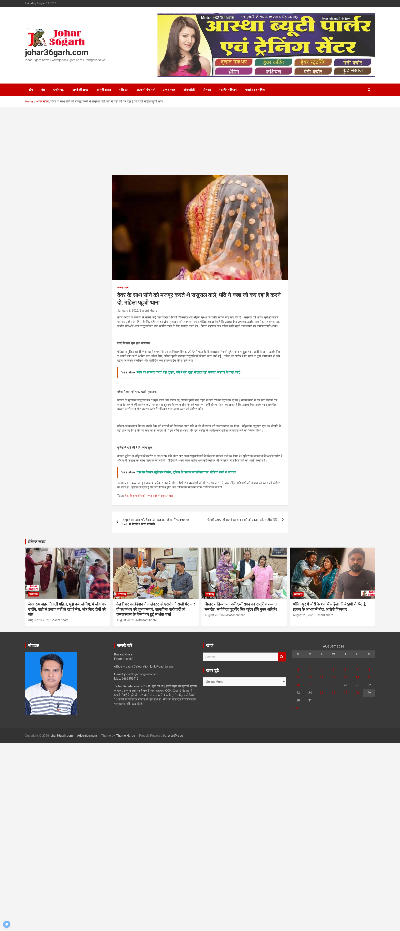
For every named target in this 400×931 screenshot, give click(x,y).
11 (321, 677)
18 (321, 685)
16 (298, 685)
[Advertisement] (200, 144)
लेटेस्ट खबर (37, 541)
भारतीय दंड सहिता (255, 90)
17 (310, 685)
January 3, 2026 (127, 310)
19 (333, 685)
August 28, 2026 (39, 620)
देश (43, 90)
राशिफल (123, 90)
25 (321, 693)
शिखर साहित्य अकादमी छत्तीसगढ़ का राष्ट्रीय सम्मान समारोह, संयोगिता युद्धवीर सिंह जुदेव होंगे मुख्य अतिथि (241, 607)
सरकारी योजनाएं (146, 90)
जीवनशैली (189, 90)
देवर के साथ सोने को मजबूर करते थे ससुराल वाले (149, 495)
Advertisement (87, 736)
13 (345, 677)
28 (357, 693)
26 (333, 693)
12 (333, 677)
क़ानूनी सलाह (103, 90)
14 (357, 677)
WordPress (175, 736)
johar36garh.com (56, 52)
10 (310, 677)
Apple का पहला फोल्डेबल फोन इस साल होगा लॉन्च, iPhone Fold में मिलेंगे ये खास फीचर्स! (155, 522)
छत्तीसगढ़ (58, 90)
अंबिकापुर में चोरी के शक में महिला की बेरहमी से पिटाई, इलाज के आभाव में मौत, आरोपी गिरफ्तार (329, 607)
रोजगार (207, 90)
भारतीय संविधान (228, 90)
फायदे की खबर (80, 90)
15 (369, 677)
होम (31, 90)
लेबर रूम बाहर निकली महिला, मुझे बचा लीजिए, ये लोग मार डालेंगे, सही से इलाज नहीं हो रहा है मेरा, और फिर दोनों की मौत (67, 609)
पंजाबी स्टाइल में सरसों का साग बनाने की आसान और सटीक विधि (243, 520)
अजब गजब (169, 90)
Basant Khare (148, 310)
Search (282, 657)
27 (345, 693)
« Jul (295, 708)
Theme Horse (125, 736)
